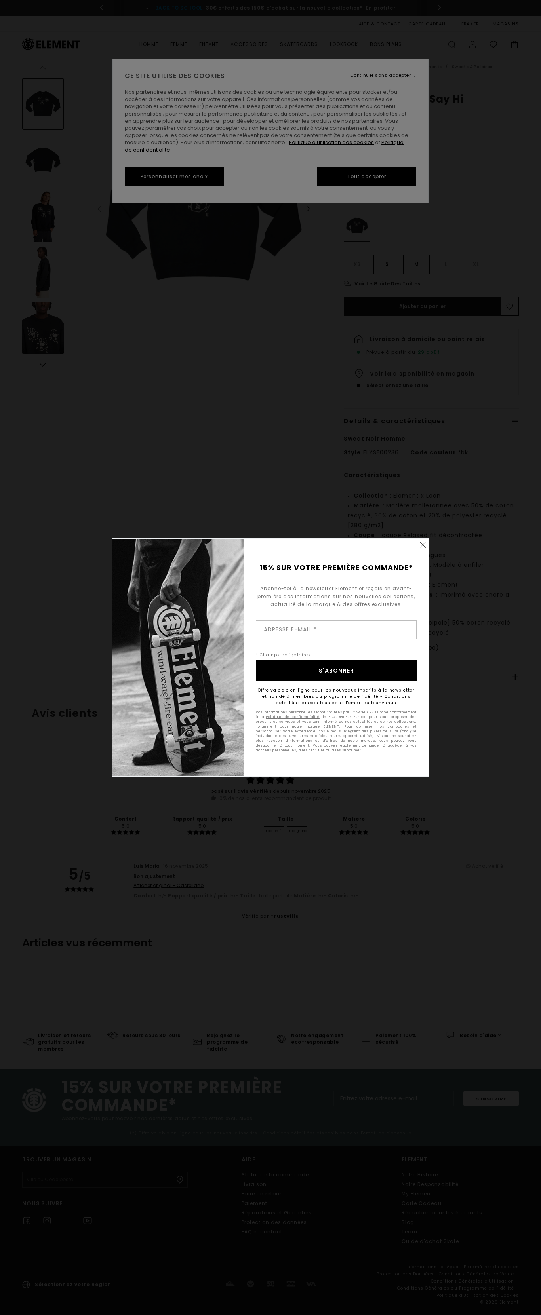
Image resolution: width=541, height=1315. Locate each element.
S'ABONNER (336, 671)
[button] (423, 545)
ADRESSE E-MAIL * (290, 629)
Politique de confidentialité (293, 717)
